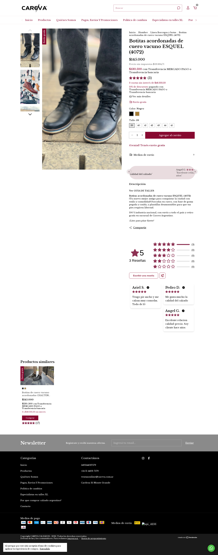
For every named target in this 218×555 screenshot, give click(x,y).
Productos (44, 20)
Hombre (143, 32)
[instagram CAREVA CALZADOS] (143, 458)
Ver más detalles (141, 96)
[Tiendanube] (188, 537)
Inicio (29, 20)
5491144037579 (88, 465)
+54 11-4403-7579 (90, 471)
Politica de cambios (135, 20)
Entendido (45, 549)
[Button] (162, 276)
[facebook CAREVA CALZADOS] (148, 458)
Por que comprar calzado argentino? (40, 500)
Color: (136, 108)
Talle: (134, 120)
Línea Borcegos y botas (163, 32)
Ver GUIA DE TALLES (141, 190)
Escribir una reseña (143, 275)
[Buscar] (178, 8)
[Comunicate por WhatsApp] (211, 548)
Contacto (25, 506)
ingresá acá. (72, 538)
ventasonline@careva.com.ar (97, 476)
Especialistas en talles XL (167, 20)
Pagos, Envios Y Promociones (99, 20)
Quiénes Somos (66, 20)
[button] (140, 78)
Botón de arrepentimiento (93, 538)
